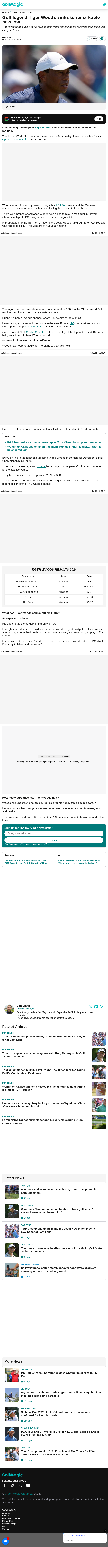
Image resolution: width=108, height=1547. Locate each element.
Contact (5, 1516)
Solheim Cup (28, 1408)
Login (4, 1526)
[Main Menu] (104, 4)
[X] (21, 1486)
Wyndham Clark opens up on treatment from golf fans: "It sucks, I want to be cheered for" (57, 1211)
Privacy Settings (9, 1524)
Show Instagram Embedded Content (54, 756)
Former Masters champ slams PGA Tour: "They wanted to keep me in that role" (79, 861)
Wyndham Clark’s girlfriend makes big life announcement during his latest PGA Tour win (43, 1088)
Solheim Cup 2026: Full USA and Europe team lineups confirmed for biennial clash (55, 1414)
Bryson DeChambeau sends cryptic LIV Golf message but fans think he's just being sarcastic (61, 1394)
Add (99, 119)
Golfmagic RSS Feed (11, 1518)
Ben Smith (7, 37)
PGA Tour (26, 12)
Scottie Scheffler (36, 332)
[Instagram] (13, 1486)
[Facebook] (5, 1486)
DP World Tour (29, 1428)
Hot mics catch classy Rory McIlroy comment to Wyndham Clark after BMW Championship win (43, 1105)
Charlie (41, 466)
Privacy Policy (57, 844)
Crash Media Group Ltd (19, 1493)
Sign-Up (5, 1529)
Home (5, 12)
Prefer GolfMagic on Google (26, 117)
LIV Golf (25, 1369)
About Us (6, 1513)
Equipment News (30, 1264)
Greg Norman (32, 326)
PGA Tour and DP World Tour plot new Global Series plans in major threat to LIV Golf (60, 1433)
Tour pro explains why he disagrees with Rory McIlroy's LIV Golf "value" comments (43, 1055)
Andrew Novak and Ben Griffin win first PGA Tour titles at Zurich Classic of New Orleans (26, 862)
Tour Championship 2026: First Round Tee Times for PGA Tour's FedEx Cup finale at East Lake (43, 1071)
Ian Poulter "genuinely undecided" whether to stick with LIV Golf (59, 1374)
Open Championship (14, 139)
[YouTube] (29, 1486)
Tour (14, 12)
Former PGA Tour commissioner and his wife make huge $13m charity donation (42, 1121)
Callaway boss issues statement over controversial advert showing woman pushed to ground (58, 1269)
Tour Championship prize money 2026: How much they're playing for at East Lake (44, 1038)
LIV (72, 323)
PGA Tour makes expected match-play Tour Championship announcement (55, 442)
